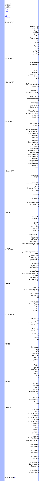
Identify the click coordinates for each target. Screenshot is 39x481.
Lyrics (15, 477)
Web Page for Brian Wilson (11, 478)
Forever (6, 16)
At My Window (8, 17)
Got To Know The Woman (8, 12)
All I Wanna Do (7, 15)
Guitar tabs (6, 9)
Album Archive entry (7, 8)
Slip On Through (7, 10)
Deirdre (6, 13)
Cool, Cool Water (8, 18)
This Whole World (7, 11)
